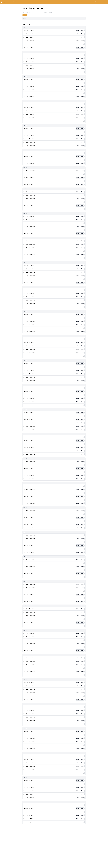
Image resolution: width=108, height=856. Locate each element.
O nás (92, 1)
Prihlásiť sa (104, 1)
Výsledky (24, 15)
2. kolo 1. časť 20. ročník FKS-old (10, 5)
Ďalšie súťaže (97, 1)
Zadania (2, 5)
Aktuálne (82, 1)
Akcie (87, 1)
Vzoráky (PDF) (30, 15)
